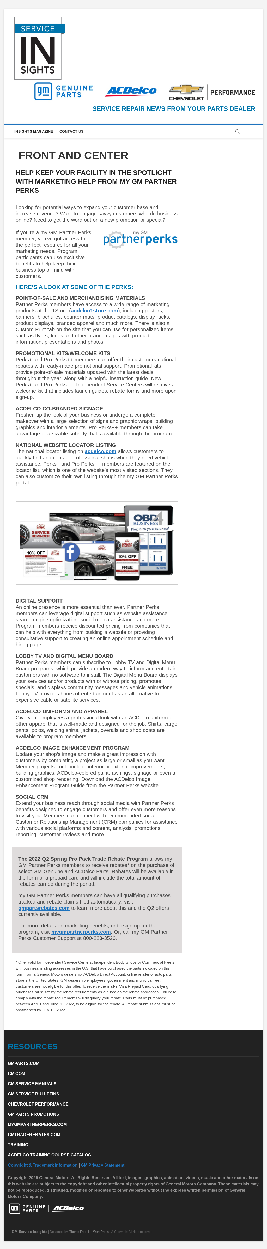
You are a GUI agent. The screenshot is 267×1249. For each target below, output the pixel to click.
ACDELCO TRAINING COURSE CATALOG (49, 1155)
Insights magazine (33, 131)
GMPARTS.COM (23, 1063)
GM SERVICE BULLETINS (33, 1094)
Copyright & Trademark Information (43, 1165)
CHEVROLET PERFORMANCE (38, 1104)
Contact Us (71, 131)
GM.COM (16, 1073)
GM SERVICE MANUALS (32, 1084)
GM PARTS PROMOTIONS (33, 1114)
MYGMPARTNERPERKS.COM (37, 1124)
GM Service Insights (29, 1231)
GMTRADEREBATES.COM (34, 1134)
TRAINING (18, 1145)
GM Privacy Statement (102, 1165)
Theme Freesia (80, 1232)
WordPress (101, 1232)
